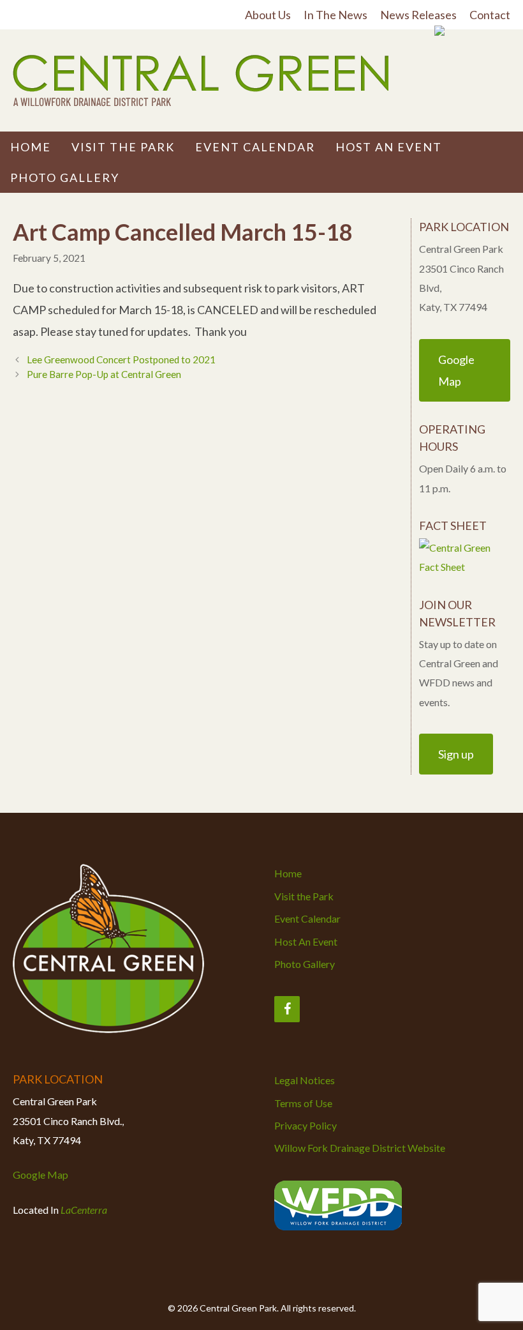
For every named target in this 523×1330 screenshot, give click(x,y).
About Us (268, 15)
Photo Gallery (64, 177)
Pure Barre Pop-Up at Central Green (104, 374)
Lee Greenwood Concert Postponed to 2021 (121, 359)
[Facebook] (287, 1009)
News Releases (418, 15)
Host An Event (388, 147)
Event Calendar (255, 147)
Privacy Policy (305, 1125)
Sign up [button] (456, 754)
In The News (335, 15)
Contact (489, 15)
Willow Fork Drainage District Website (359, 1148)
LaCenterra (84, 1210)
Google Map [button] (456, 370)
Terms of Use (303, 1103)
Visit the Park (123, 147)
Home (30, 147)
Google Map (40, 1174)
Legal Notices (304, 1080)
